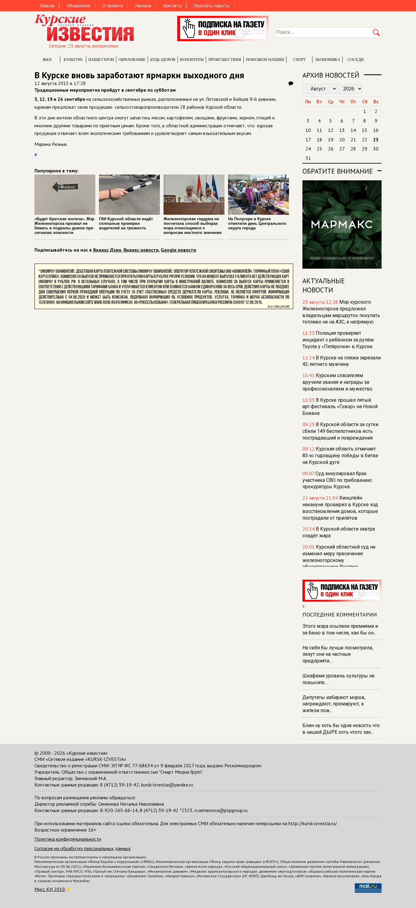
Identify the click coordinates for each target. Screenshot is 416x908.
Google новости (178, 250)
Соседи (355, 59)
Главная (48, 6)
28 (353, 149)
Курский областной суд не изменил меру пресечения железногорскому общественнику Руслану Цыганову (338, 560)
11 (319, 130)
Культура (73, 59)
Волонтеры (192, 59)
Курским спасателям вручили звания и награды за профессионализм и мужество (337, 382)
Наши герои (101, 59)
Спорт (299, 59)
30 (376, 149)
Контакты (172, 6)
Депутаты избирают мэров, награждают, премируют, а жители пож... (333, 704)
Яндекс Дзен (107, 250)
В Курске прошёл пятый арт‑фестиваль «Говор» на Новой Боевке (340, 406)
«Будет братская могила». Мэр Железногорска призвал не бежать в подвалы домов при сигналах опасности (64, 226)
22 (364, 139)
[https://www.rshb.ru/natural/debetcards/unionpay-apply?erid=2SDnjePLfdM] (163, 307)
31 (308, 158)
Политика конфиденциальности (67, 839)
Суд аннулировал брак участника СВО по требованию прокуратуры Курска (337, 480)
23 (376, 139)
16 (376, 130)
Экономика (327, 59)
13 (342, 130)
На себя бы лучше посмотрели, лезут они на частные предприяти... (337, 654)
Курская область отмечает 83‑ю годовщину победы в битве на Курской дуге (340, 455)
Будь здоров (162, 59)
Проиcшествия (224, 59)
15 (364, 130)
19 (330, 139)
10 (308, 130)
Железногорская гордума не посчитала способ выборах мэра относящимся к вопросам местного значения (193, 226)
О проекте (112, 6)
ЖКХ (47, 59)
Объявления (78, 6)
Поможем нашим (265, 59)
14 (353, 130)
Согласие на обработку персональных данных (82, 848)
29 (364, 149)
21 (353, 139)
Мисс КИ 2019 (50, 889)
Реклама (143, 6)
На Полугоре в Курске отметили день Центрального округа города (257, 223)
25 (319, 149)
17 (308, 139)
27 (342, 149)
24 (308, 149)
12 (330, 130)
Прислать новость (212, 6)
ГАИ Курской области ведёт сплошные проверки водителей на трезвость (126, 223)
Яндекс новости (141, 250)
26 (330, 149)
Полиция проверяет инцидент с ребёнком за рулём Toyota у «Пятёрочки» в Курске (338, 339)
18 (319, 139)
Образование (132, 59)
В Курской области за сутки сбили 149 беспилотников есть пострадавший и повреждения (340, 431)
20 (342, 139)
